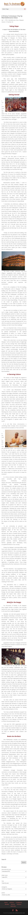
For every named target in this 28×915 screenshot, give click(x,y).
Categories (19, 902)
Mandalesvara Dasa (14, 20)
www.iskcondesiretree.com (17, 913)
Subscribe (13, 906)
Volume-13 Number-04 (7, 22)
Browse (7, 904)
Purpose (19, 904)
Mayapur (21, 20)
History (13, 904)
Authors (12, 902)
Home (6, 902)
